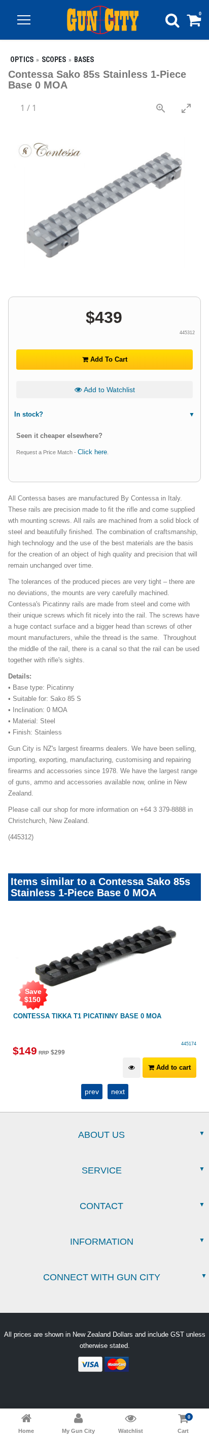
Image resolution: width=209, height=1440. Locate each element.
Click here (92, 452)
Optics (21, 59)
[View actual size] (160, 108)
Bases (84, 59)
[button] (24, 20)
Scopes (54, 59)
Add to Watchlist (108, 390)
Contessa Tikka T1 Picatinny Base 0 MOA (87, 1016)
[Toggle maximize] (186, 108)
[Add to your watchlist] (132, 1067)
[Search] (172, 19)
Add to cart (172, 1067)
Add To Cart (107, 359)
